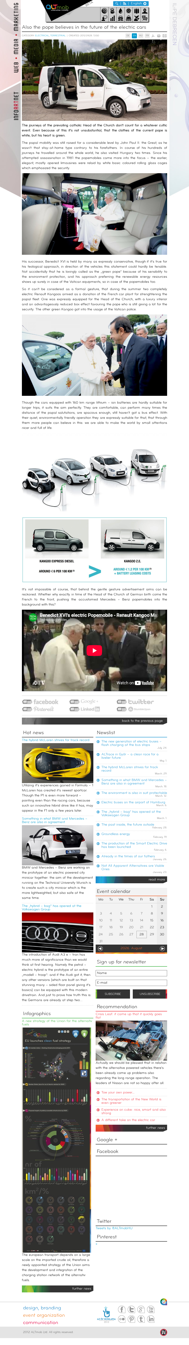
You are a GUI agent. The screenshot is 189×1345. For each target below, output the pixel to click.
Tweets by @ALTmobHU (114, 1228)
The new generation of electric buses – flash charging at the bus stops (131, 743)
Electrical (42, 35)
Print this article (159, 36)
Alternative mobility (66, 10)
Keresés (116, 3)
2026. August (131, 948)
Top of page (163, 1301)
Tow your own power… (118, 1092)
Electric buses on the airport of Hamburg (133, 802)
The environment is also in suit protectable (134, 793)
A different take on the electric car (128, 1120)
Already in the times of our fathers (128, 856)
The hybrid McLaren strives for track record (55, 740)
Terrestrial (58, 35)
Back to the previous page (142, 721)
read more (157, 879)
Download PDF (153, 36)
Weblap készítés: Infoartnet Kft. (163, 1332)
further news (155, 1128)
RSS (124, 3)
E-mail (164, 36)
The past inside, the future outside (127, 825)
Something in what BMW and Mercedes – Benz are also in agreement (54, 820)
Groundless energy (115, 834)
